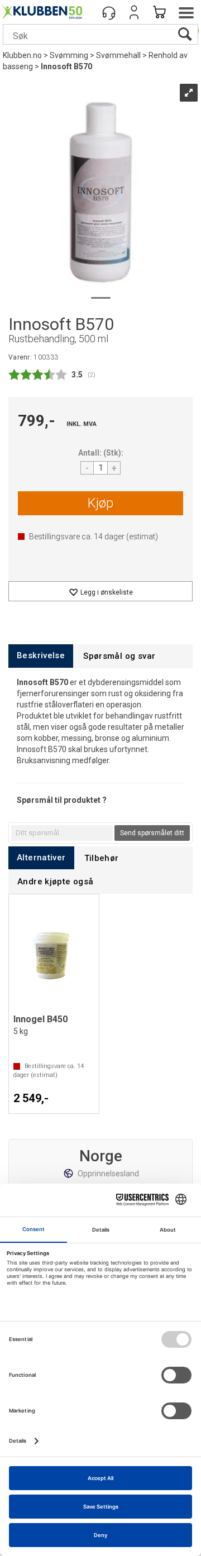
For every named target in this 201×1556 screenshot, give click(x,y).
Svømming (69, 55)
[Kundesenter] (108, 12)
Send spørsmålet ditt (152, 833)
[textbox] (62, 833)
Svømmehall (118, 55)
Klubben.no (22, 55)
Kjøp (100, 503)
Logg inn (134, 12)
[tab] (40, 655)
